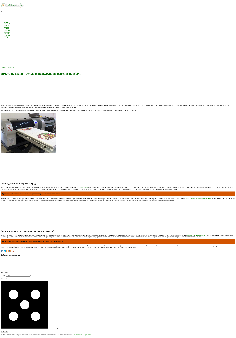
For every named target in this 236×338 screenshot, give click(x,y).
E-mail (3, 275)
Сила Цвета (84, 187)
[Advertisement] (118, 52)
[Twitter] (5, 251)
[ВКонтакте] (2, 251)
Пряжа (6, 27)
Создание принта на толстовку (197, 235)
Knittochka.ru (5, 67)
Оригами (7, 35)
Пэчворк (7, 32)
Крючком (7, 23)
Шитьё (6, 28)
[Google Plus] (13, 251)
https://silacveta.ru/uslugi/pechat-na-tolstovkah (198, 198)
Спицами (7, 25)
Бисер (6, 37)
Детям (6, 22)
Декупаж (7, 30)
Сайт (2, 279)
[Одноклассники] (7, 251)
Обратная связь (78, 335)
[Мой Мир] (10, 251)
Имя (3, 272)
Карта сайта (87, 335)
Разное (6, 33)
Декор (12, 67)
